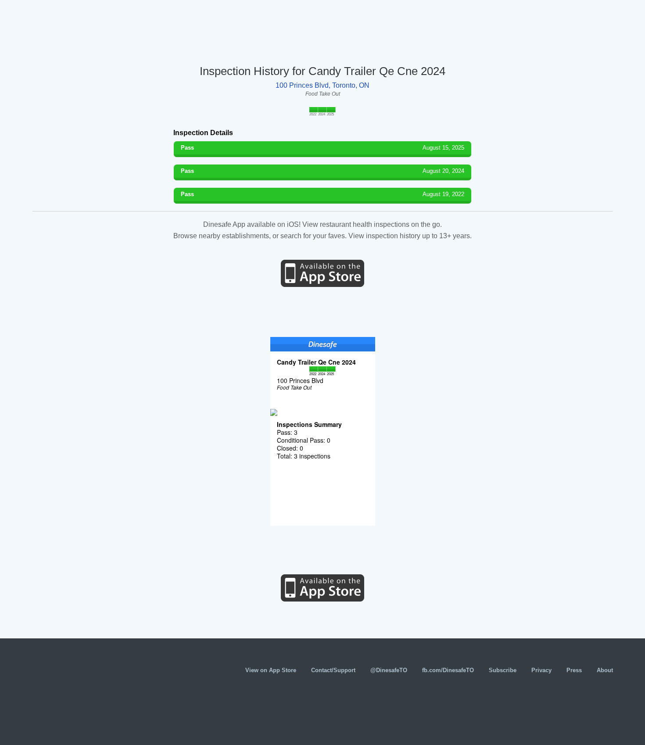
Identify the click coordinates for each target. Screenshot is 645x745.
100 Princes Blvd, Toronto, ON (322, 85)
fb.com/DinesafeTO (448, 670)
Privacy (541, 670)
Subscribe (502, 670)
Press (574, 670)
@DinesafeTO (388, 670)
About (605, 670)
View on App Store (270, 670)
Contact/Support (333, 670)
